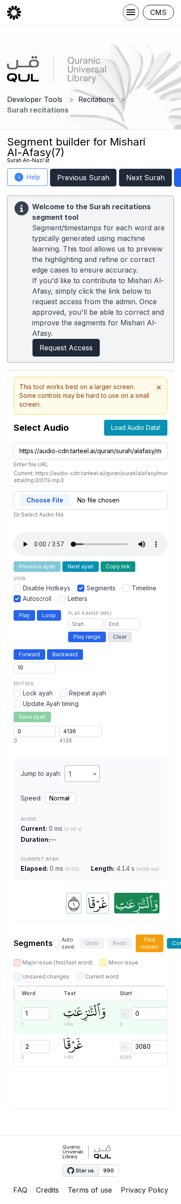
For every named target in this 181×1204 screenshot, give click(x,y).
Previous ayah (37, 566)
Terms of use (90, 1190)
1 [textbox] (70, 774)
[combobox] (82, 773)
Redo (120, 943)
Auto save (68, 943)
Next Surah (145, 177)
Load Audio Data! (135, 427)
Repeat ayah (87, 693)
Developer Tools (34, 99)
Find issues (149, 943)
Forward (29, 654)
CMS (158, 12)
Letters (77, 598)
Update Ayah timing (51, 703)
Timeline (144, 588)
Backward (65, 654)
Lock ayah (38, 693)
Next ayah (81, 566)
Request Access (66, 347)
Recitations (96, 99)
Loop (49, 615)
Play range (87, 636)
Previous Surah (83, 177)
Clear (120, 636)
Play (24, 615)
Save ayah (32, 716)
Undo (92, 943)
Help (29, 177)
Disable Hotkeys (46, 588)
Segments (101, 588)
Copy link (118, 566)
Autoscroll (37, 598)
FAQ (20, 1190)
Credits (47, 1190)
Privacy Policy (144, 1190)
